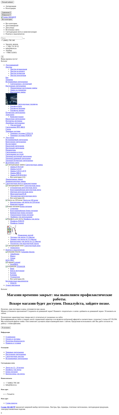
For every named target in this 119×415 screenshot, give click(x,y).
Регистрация (11, 8)
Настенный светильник (15, 148)
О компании (10, 337)
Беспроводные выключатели (17, 281)
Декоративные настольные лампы (23, 88)
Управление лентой (25, 235)
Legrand (17, 262)
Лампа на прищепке (18, 90)
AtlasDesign (14, 254)
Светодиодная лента (32, 186)
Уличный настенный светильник (19, 156)
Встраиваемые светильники (17, 82)
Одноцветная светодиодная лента (23, 188)
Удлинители (15, 277)
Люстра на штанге (17, 71)
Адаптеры (14, 208)
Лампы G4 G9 (15, 169)
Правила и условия (13, 343)
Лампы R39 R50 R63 (18, 175)
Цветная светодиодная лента (21, 192)
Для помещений (12, 65)
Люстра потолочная (18, 75)
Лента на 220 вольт (30, 200)
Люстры (9, 67)
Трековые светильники (15, 352)
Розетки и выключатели (15, 250)
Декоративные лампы (14, 179)
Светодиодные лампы (34, 165)
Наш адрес (4, 398)
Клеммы (13, 275)
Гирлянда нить (16, 106)
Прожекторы (11, 150)
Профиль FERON (17, 221)
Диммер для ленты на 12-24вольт (23, 239)
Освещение (5, 347)
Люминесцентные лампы (16, 181)
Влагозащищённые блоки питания (24, 211)
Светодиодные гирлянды (28, 104)
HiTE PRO (10, 260)
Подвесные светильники (15, 112)
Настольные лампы (18, 92)
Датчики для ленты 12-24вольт (22, 237)
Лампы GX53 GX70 (18, 171)
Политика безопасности (15, 341)
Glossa (12, 258)
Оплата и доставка (13, 339)
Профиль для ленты (31, 219)
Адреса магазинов (13, 285)
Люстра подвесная (17, 73)
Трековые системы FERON (21, 135)
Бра (7, 77)
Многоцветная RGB (18, 194)
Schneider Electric (28, 252)
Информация (5, 332)
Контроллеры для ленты (15, 374)
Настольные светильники (16, 86)
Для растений (15, 125)
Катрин (13, 273)
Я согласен (6, 328)
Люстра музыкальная (18, 69)
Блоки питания (26, 206)
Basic (12, 269)
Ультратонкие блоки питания (21, 215)
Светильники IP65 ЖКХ (15, 127)
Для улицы (10, 138)
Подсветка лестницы (14, 121)
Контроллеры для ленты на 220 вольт (25, 202)
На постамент (11, 144)
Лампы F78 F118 (16, 167)
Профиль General (17, 223)
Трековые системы (13, 131)
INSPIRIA (14, 264)
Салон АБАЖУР (8, 407)
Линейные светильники (15, 123)
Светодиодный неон (32, 246)
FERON (13, 283)
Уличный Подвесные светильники (19, 160)
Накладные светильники (15, 119)
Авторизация (11, 6)
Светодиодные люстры (15, 356)
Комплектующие (17, 117)
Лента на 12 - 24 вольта (15, 368)
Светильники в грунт (14, 152)
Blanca (12, 256)
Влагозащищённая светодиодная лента (25, 190)
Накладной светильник (15, 146)
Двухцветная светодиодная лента (23, 196)
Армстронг (10, 115)
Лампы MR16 (15, 173)
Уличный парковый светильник (18, 158)
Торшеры (9, 80)
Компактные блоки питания (21, 213)
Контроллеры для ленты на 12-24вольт (25, 241)
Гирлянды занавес (17, 110)
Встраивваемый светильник (17, 140)
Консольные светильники (16, 142)
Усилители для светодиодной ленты (24, 243)
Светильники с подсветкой (21, 84)
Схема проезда (11, 403)
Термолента (15, 248)
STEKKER (21, 266)
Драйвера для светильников (21, 217)
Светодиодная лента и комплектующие (21, 183)
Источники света (12, 163)
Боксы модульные (17, 271)
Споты (8, 129)
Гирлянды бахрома (17, 108)
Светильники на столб (14, 154)
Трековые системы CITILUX (21, 133)
